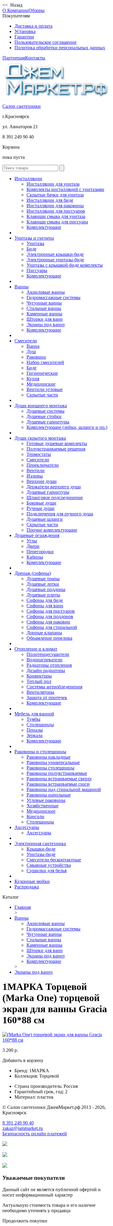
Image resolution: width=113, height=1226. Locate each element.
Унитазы (35, 243)
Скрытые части (42, 394)
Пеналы (35, 730)
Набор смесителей (45, 362)
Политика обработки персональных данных (59, 47)
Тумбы (33, 719)
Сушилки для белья (47, 870)
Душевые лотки (43, 584)
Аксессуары (26, 827)
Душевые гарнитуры (48, 421)
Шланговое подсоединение (55, 497)
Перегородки (40, 551)
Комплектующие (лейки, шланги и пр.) (67, 427)
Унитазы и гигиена (34, 238)
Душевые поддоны (46, 589)
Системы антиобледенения (54, 686)
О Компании (15, 10)
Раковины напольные (49, 794)
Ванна (33, 346)
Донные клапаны (44, 632)
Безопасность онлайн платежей (34, 1133)
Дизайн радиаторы (46, 670)
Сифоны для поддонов (50, 616)
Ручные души (41, 508)
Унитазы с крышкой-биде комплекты (65, 265)
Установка (25, 31)
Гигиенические (42, 373)
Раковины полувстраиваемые (57, 773)
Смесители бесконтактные (54, 859)
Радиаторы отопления (49, 665)
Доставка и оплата (33, 26)
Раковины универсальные (53, 762)
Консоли (35, 816)
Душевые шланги (45, 519)
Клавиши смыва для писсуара (57, 221)
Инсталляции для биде (50, 200)
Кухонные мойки (32, 881)
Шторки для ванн (45, 319)
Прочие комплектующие (52, 530)
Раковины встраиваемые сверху (59, 778)
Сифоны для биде (45, 600)
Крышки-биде (41, 848)
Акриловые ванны (46, 292)
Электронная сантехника (40, 843)
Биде (31, 248)
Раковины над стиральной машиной (64, 789)
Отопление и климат (35, 648)
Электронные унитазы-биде (55, 259)
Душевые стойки (44, 416)
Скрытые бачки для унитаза (55, 194)
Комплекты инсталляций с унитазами (65, 189)
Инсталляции (28, 178)
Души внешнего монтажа (40, 405)
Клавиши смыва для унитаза (56, 216)
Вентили (36, 470)
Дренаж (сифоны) (32, 573)
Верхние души (42, 481)
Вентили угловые (45, 389)
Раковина (36, 357)
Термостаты (39, 454)
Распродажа (26, 886)
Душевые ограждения (36, 535)
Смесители (25, 340)
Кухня (33, 378)
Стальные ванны (44, 308)
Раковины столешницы (50, 767)
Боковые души (41, 502)
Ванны (21, 286)
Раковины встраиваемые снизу (58, 784)
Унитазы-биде (41, 854)
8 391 (18, 1122)
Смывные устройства (49, 865)
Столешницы (40, 724)
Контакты (35, 57)
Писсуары (37, 270)
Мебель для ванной (34, 713)
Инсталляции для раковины (55, 205)
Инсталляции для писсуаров (56, 211)
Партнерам (13, 57)
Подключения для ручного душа (60, 513)
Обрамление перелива (49, 638)
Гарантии (24, 36)
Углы (32, 540)
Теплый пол (39, 681)
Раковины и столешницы (40, 751)
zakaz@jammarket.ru (22, 1128)
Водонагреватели (44, 659)
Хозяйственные (42, 805)
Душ (31, 351)
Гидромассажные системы (53, 297)
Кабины (35, 557)
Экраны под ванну (46, 324)
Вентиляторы (40, 692)
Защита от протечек (47, 697)
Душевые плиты (43, 594)
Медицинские (41, 384)
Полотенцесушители (48, 654)
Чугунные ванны (44, 302)
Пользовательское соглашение (45, 42)
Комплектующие (44, 227)
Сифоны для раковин (48, 621)
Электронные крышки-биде (55, 254)
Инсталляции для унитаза (53, 184)
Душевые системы (45, 411)
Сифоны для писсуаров (51, 611)
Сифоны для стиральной (52, 627)
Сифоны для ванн (45, 605)
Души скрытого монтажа (40, 438)
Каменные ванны (44, 313)
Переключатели (43, 465)
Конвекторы (39, 675)
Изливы (35, 475)
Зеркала (34, 735)
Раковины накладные (49, 757)
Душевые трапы (43, 578)
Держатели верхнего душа (54, 486)
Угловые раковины (46, 800)
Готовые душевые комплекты (57, 443)
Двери (33, 546)
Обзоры (37, 10)
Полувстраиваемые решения (56, 448)
